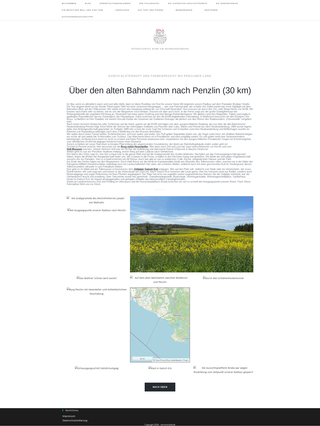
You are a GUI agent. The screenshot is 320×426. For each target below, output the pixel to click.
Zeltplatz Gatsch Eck (146, 169)
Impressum (68, 416)
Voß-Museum (74, 149)
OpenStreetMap (162, 360)
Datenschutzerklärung (74, 420)
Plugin (185, 360)
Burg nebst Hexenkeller (134, 146)
